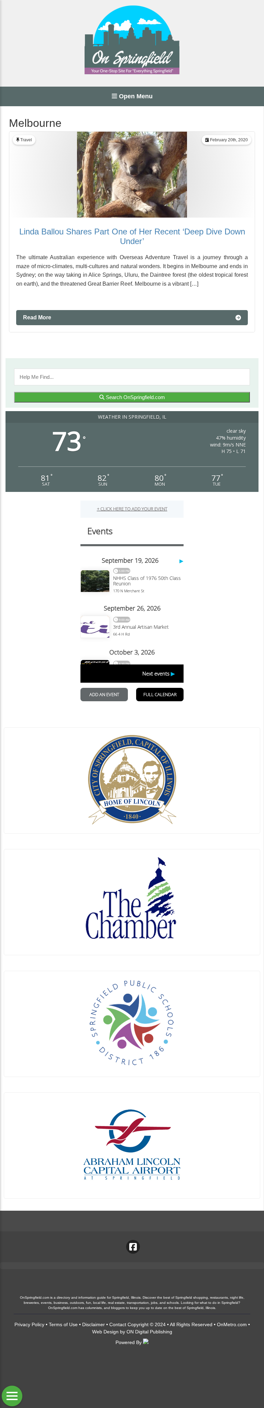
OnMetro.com (232, 1324)
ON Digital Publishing (149, 1331)
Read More (37, 317)
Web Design (105, 1331)
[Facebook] (133, 1247)
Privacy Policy (29, 1324)
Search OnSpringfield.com (134, 397)
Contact (117, 1324)
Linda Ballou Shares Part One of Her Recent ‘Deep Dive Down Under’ (132, 236)
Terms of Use (63, 1324)
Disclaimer (93, 1324)
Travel (26, 140)
